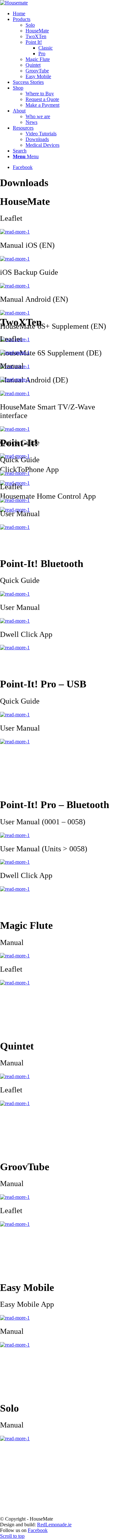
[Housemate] (14, 2)
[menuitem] (64, 14)
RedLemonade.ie (54, 1524)
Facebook (38, 1530)
